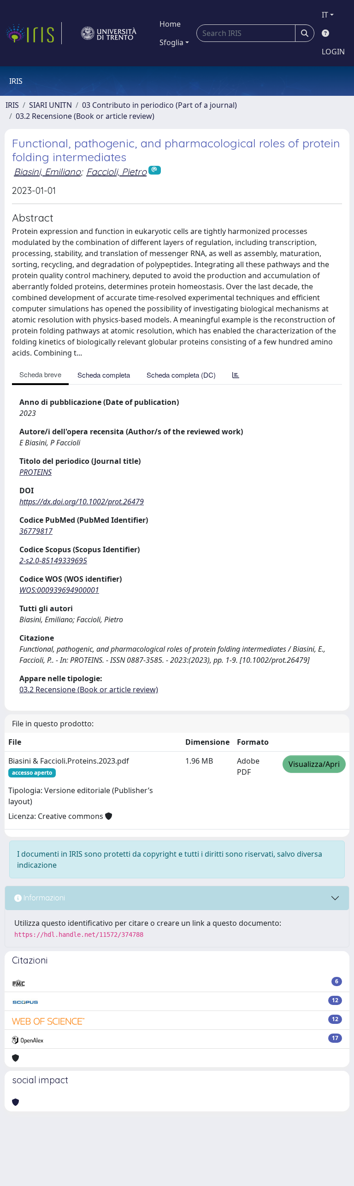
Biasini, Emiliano (47, 171)
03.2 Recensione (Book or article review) (85, 116)
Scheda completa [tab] (103, 375)
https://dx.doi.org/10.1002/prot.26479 (81, 502)
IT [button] (325, 15)
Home (170, 24)
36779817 (36, 531)
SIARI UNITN (50, 105)
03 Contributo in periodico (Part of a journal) (159, 105)
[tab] (235, 375)
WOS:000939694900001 (59, 590)
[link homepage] (34, 33)
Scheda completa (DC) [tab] (181, 375)
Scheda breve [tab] (40, 374)
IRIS (12, 105)
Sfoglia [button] (171, 42)
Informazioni (43, 897)
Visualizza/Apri (314, 764)
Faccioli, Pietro (116, 171)
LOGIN (333, 52)
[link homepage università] (108, 33)
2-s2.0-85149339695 (53, 560)
